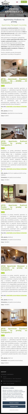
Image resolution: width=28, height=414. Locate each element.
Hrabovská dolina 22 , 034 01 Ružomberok (12, 378)
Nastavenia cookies (14, 409)
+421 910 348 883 (10, 383)
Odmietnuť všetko (14, 406)
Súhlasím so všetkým (14, 402)
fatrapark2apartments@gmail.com (13, 381)
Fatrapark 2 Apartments (7, 14)
